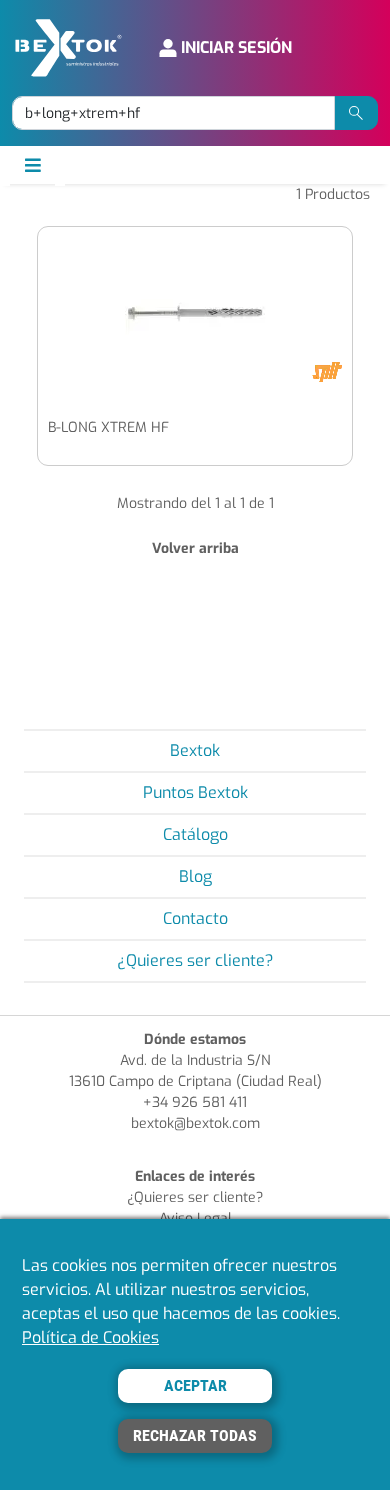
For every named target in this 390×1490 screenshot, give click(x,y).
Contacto (195, 918)
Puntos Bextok (195, 792)
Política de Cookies (90, 1337)
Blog (195, 876)
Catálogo (195, 834)
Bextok (195, 750)
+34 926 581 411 (195, 1102)
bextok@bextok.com (195, 1123)
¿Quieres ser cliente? (195, 960)
